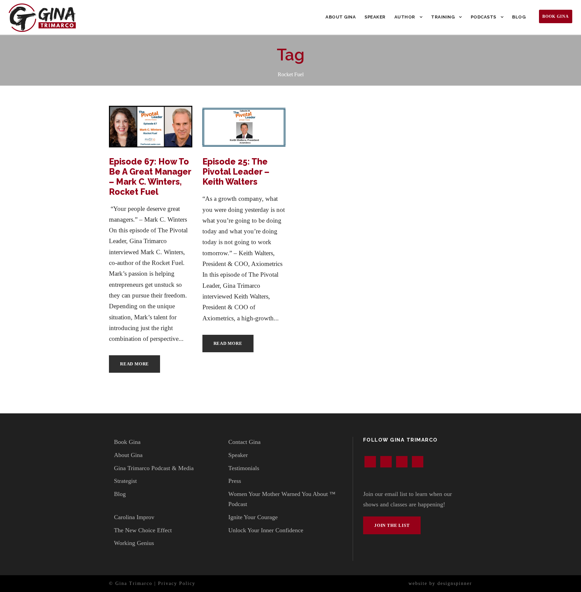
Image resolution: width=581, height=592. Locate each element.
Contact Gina (244, 442)
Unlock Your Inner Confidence (265, 530)
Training (443, 16)
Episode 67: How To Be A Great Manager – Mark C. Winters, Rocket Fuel (150, 176)
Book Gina (555, 16)
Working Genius (134, 543)
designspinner (454, 583)
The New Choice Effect (143, 530)
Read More (134, 363)
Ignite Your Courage (253, 517)
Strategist (125, 480)
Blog (519, 16)
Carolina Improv (134, 517)
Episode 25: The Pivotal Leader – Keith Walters (235, 171)
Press (234, 480)
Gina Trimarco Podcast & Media (154, 468)
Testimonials (243, 468)
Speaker (375, 16)
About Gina (340, 16)
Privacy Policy (176, 583)
